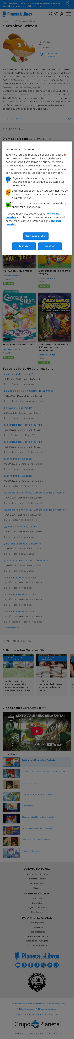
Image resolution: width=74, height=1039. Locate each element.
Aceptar (50, 246)
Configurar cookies (36, 236)
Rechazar (24, 246)
